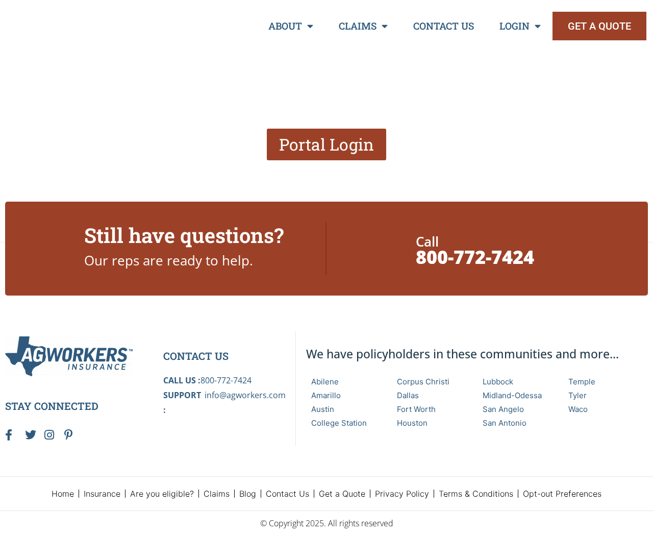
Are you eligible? (162, 494)
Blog (247, 494)
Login (514, 25)
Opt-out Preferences (562, 494)
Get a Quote (342, 494)
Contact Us (443, 25)
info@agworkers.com (245, 395)
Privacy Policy (402, 494)
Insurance (102, 494)
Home (63, 494)
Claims (357, 25)
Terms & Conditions (476, 494)
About (285, 25)
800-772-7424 (475, 257)
